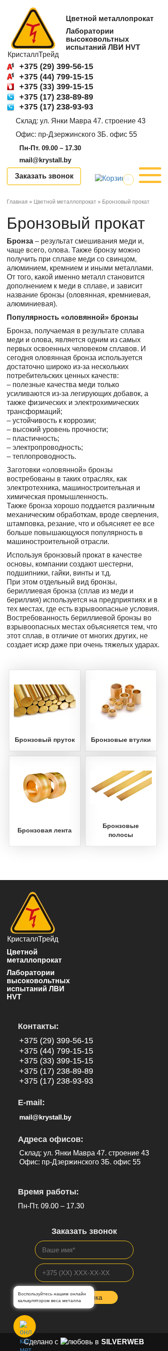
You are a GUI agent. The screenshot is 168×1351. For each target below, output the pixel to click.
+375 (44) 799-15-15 (56, 76)
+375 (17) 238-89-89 (56, 96)
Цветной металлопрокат (65, 202)
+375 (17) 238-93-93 (56, 106)
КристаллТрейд (33, 54)
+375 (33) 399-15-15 (56, 86)
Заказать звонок (44, 176)
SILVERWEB (122, 1342)
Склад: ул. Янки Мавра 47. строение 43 (81, 121)
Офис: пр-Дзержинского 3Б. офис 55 (76, 134)
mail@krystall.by (45, 160)
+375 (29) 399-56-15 (56, 66)
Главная (17, 202)
